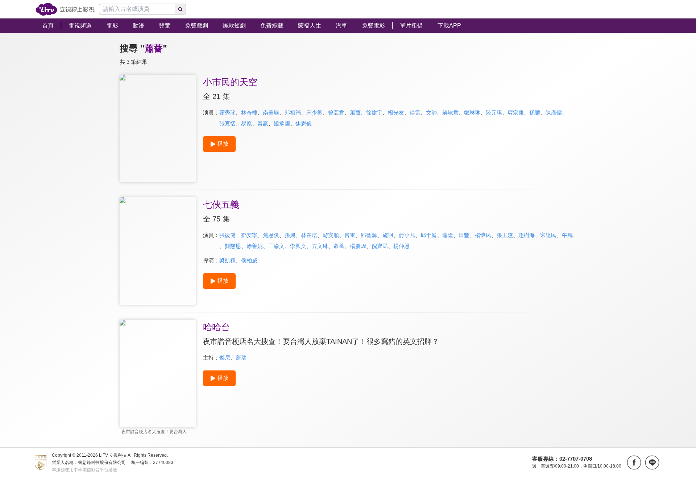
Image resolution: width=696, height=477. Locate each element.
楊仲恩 (401, 246)
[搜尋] (180, 9)
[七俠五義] (158, 251)
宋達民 (548, 235)
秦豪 (262, 123)
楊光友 (396, 112)
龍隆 (447, 235)
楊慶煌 (358, 246)
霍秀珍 (227, 112)
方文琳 (320, 246)
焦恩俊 (303, 123)
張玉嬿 (505, 235)
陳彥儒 (554, 112)
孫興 (290, 235)
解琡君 (450, 112)
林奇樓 (249, 112)
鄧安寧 (249, 235)
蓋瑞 (241, 357)
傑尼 (224, 357)
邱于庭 (428, 235)
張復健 (227, 235)
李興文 (298, 246)
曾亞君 (336, 112)
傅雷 (415, 112)
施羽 (387, 235)
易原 (246, 123)
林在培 (309, 235)
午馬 (567, 235)
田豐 (464, 235)
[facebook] (634, 462)
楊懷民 (483, 235)
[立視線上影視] (65, 9)
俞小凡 (407, 235)
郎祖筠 (293, 112)
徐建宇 (374, 112)
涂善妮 (254, 246)
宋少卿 (314, 112)
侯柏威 (249, 260)
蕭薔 (355, 112)
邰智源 (369, 235)
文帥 (431, 112)
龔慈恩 (233, 246)
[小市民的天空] (158, 128)
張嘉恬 (227, 123)
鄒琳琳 (472, 112)
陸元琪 (494, 112)
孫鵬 (534, 112)
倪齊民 (380, 246)
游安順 (331, 235)
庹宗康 (516, 112)
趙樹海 (526, 235)
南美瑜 (271, 112)
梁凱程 (227, 260)
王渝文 (276, 246)
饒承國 (282, 123)
